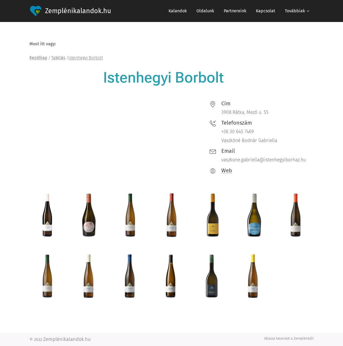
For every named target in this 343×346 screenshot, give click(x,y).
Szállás (58, 57)
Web (226, 170)
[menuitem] (178, 11)
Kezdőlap (38, 57)
